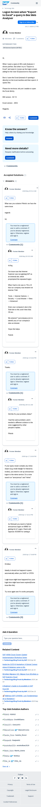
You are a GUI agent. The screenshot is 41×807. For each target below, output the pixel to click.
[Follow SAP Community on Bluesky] (18, 778)
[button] (27, 39)
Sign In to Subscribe (26, 22)
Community (15, 3)
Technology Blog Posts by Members (17, 679)
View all (5, 766)
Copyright (10, 790)
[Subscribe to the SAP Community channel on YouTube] (22, 778)
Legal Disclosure (30, 790)
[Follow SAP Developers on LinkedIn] (26, 778)
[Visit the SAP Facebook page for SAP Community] (15, 778)
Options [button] (37, 22)
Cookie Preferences (10, 802)
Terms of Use (30, 784)
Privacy (10, 784)
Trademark (10, 796)
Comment (33, 118)
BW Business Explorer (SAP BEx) (12, 47)
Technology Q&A (9, 8)
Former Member (15, 33)
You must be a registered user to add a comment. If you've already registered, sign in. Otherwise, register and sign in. (19, 231)
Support (31, 796)
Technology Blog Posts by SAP (15, 660)
